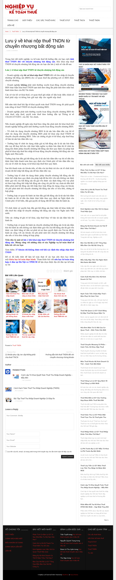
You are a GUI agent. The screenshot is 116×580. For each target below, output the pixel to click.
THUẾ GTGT (65, 20)
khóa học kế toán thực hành (22, 259)
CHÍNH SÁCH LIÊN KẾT (14, 547)
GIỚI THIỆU (27, 20)
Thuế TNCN (92, 545)
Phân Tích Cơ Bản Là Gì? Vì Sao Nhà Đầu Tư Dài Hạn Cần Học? (43, 537)
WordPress (65, 574)
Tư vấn (90, 553)
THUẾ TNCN (79, 20)
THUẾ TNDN (94, 20)
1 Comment (18, 401)
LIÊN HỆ (10, 25)
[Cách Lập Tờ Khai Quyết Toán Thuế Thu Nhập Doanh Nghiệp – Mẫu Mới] (16, 377)
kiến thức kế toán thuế (96, 538)
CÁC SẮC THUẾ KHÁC (46, 20)
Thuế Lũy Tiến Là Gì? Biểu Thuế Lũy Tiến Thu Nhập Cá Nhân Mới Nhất (93, 468)
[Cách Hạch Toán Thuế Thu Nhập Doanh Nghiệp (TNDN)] (8, 390)
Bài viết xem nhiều (103, 165)
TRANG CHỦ (12, 20)
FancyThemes (74, 574)
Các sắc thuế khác (94, 534)
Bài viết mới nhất (86, 165)
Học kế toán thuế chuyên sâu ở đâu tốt (71, 551)
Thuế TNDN (15, 31)
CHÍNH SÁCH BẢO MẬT (14, 538)
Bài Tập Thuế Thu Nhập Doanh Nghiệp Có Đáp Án (34, 399)
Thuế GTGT (92, 542)
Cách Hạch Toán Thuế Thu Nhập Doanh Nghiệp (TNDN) (36, 388)
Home (6, 31)
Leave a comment (12, 50)
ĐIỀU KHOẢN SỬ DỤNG (14, 543)
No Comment (26, 380)
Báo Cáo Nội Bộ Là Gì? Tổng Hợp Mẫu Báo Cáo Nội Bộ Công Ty (43, 564)
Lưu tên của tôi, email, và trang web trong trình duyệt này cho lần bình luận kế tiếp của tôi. (39, 451)
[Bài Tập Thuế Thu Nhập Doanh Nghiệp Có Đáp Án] (8, 400)
